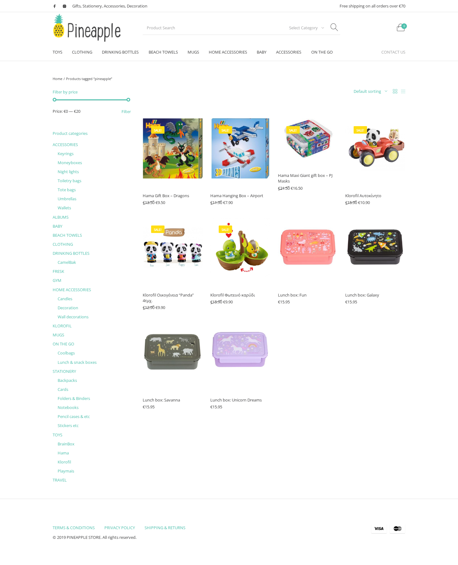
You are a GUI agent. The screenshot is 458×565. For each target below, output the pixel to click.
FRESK (58, 271)
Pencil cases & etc (74, 416)
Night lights (68, 171)
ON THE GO (63, 344)
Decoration (68, 308)
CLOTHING (63, 244)
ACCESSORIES (65, 144)
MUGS (58, 335)
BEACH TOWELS (67, 235)
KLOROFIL (62, 326)
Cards (63, 389)
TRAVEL (60, 480)
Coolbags (66, 353)
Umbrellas (67, 199)
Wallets (64, 208)
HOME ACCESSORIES (72, 289)
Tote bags (67, 189)
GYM (57, 280)
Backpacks (67, 380)
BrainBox (66, 444)
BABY (57, 226)
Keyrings (66, 153)
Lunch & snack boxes (77, 362)
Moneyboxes (70, 162)
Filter (126, 111)
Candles (65, 298)
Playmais (66, 471)
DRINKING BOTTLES (71, 253)
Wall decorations (73, 317)
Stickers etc (68, 425)
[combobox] (304, 28)
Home (57, 78)
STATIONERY (64, 371)
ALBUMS (61, 217)
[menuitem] (57, 52)
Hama (63, 453)
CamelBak (67, 262)
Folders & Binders (74, 398)
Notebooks (68, 407)
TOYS (57, 435)
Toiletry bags (69, 180)
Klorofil (64, 462)
